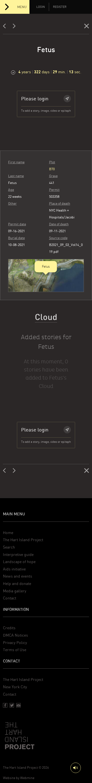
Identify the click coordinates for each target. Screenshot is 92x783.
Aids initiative (14, 569)
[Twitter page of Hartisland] (12, 705)
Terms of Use (14, 649)
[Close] (86, 27)
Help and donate (17, 583)
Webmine (27, 778)
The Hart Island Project (23, 539)
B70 (52, 169)
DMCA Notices (15, 635)
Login (40, 7)
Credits (9, 628)
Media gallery (14, 591)
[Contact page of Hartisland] (18, 705)
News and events (17, 576)
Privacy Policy (15, 642)
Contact (9, 598)
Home (8, 532)
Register (59, 7)
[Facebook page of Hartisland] (5, 705)
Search (9, 547)
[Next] (14, 27)
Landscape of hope (19, 561)
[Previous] (6, 27)
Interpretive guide (18, 554)
